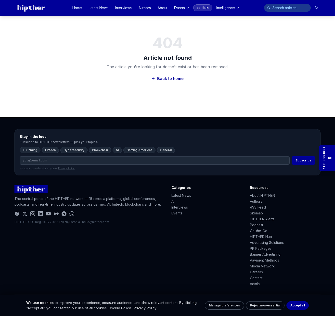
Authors (145, 8)
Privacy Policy (145, 308)
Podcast (256, 225)
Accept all (297, 305)
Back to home (170, 78)
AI (117, 150)
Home (77, 8)
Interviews (123, 8)
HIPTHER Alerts (262, 219)
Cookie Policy (119, 308)
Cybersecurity (74, 150)
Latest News (98, 8)
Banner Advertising (265, 254)
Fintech (50, 150)
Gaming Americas (139, 150)
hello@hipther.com (95, 222)
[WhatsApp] (71, 213)
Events (179, 8)
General (166, 150)
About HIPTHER (262, 195)
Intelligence (225, 8)
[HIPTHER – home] (31, 8)
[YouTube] (48, 213)
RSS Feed (258, 207)
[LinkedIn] (40, 213)
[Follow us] (317, 8)
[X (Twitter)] (24, 213)
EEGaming (30, 150)
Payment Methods (264, 260)
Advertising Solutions (267, 242)
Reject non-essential (265, 305)
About (162, 8)
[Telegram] (64, 213)
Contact (256, 278)
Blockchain (100, 150)
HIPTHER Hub (261, 237)
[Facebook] (16, 213)
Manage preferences (224, 305)
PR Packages (260, 248)
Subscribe (303, 160)
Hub (205, 8)
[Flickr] (56, 213)
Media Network (262, 266)
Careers (256, 272)
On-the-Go (258, 231)
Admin (255, 284)
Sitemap (256, 213)
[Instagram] (32, 213)
